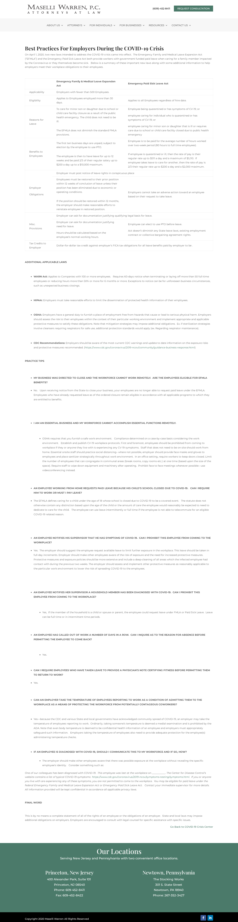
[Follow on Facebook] (203, 918)
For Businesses (130, 25)
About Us (53, 25)
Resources (156, 25)
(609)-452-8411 (161, 8)
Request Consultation (193, 8)
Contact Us (180, 25)
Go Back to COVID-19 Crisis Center (191, 826)
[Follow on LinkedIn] (210, 918)
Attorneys (74, 25)
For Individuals (101, 25)
